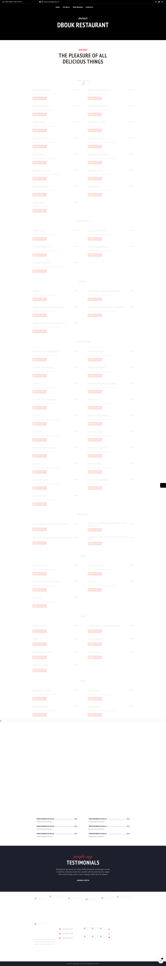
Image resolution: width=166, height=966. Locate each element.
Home (58, 7)
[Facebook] (39, 949)
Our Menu (66, 7)
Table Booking (78, 7)
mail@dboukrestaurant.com (121, 937)
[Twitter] (35, 949)
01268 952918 (116, 934)
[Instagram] (42, 949)
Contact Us (89, 7)
